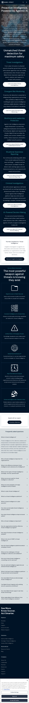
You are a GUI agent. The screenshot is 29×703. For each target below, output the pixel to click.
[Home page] (7, 2)
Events (3, 669)
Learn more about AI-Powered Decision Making (14, 230)
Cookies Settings (14, 692)
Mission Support (5, 630)
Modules (3, 621)
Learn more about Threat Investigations (14, 84)
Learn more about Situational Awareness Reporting (14, 176)
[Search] (23, 2)
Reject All (14, 696)
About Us (3, 660)
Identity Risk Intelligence (7, 638)
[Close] (27, 680)
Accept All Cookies (14, 700)
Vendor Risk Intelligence (7, 643)
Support (3, 673)
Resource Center (5, 649)
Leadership (4, 662)
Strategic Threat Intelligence (8, 641)
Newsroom (4, 667)
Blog (2, 651)
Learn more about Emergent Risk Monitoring (14, 111)
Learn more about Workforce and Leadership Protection (14, 145)
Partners (3, 664)
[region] (14, 691)
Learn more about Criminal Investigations (14, 205)
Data (2, 623)
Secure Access (5, 627)
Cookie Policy (7, 689)
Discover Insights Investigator (14, 259)
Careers (3, 671)
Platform (3, 617)
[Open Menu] (26, 2)
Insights (3, 625)
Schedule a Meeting (14, 422)
